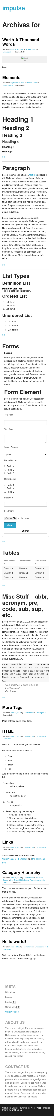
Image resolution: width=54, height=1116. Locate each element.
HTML (8, 731)
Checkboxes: (10, 478)
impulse (13, 8)
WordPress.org (9, 858)
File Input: (9, 510)
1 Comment (7, 738)
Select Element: (11, 447)
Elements (11, 77)
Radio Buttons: (11, 460)
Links (7, 842)
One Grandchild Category (19, 880)
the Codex (22, 858)
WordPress (35, 1107)
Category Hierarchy (21, 872)
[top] (3, 157)
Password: (9, 497)
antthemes (17, 1109)
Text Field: (9, 414)
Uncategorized (8, 52)
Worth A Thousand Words (20, 42)
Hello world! (14, 941)
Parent (32, 880)
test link (33, 174)
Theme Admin (31, 49)
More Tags (12, 707)
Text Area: (9, 429)
